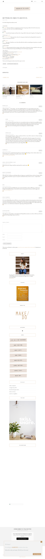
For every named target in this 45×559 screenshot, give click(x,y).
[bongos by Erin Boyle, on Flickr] (5, 47)
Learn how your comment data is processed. (26, 247)
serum (6, 40)
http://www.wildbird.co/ (8, 190)
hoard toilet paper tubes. (14, 389)
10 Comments (5, 67)
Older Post (39, 77)
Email (4, 237)
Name (4, 234)
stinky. (31, 95)
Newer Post (6, 77)
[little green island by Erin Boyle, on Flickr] (7, 37)
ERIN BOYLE (6, 72)
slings (19, 54)
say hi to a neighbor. (13, 393)
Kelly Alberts (6, 197)
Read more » (11, 278)
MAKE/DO (15, 547)
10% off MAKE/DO (37, 554)
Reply (40, 106)
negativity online (14, 55)
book (9, 35)
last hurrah (19, 51)
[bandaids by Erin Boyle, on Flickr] (5, 27)
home (4, 63)
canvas (8, 56)
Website (4, 239)
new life (4, 57)
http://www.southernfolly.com (9, 155)
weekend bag (10, 53)
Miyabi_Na (5, 105)
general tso (10, 58)
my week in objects (12, 63)
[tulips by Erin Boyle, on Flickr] (4, 33)
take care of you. (12, 391)
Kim (3, 184)
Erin (7, 119)
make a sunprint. (12, 385)
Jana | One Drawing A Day (9, 162)
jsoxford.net (6, 210)
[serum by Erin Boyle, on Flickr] (4, 42)
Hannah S (5, 149)
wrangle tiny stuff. (13, 387)
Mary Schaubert (7, 172)
